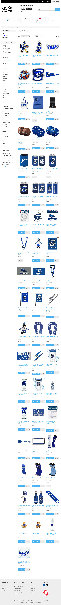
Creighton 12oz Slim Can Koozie (37, 197)
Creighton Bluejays (7, 60)
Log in (43, 1)
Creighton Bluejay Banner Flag (52, 253)
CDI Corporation (7, 46)
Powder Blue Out (6, 72)
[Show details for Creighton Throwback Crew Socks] (24, 469)
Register (39, 1)
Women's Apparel (6, 93)
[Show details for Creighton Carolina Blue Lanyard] (52, 271)
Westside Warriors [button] (20, 22)
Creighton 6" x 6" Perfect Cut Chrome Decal (23, 225)
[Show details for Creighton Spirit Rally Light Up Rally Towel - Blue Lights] (24, 552)
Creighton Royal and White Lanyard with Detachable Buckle (38, 365)
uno (13, 162)
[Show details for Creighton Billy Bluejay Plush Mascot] (38, 243)
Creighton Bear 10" (22, 533)
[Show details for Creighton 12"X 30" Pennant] (52, 74)
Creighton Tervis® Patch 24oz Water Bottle (51, 534)
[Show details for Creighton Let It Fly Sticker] (52, 47)
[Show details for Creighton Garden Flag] (38, 299)
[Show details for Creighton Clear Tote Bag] (24, 102)
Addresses (33, 588)
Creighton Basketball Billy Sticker (23, 56)
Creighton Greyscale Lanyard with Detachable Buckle (51, 309)
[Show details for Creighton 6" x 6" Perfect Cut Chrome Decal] (24, 216)
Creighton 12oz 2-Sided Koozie (37, 169)
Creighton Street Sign (22, 450)
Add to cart (22, 63)
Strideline (6, 49)
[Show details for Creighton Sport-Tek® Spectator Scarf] (52, 102)
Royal (7, 35)
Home (3, 27)
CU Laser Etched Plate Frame (37, 451)
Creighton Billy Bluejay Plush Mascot (37, 253)
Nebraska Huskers (6, 113)
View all (4, 146)
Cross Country (6, 106)
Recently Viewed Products (19, 586)
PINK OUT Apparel (6, 95)
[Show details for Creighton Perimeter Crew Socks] (52, 441)
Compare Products (17, 588)
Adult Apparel (5, 67)
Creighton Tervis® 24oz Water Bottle (51, 394)
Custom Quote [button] (41, 22)
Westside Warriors (6, 122)
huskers (3, 157)
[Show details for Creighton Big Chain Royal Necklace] (24, 243)
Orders (32, 586)
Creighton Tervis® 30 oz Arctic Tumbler (23, 422)
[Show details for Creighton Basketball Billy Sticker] (24, 47)
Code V (4, 143)
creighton (5, 155)
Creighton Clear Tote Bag (23, 111)
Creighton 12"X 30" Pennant (52, 83)
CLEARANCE (6, 124)
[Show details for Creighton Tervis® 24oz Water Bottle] (52, 385)
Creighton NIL (6, 74)
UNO (3, 164)
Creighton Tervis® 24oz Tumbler (37, 394)
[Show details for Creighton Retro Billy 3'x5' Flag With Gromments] (24, 356)
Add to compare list (26, 64)
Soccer (4, 82)
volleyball (7, 164)
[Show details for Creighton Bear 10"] (24, 525)
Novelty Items (6, 104)
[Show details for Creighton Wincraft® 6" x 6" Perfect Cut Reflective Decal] (52, 412)
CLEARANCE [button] (31, 22)
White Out (5, 65)
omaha (3, 162)
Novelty (5, 38)
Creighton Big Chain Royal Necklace (24, 253)
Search (57, 9)
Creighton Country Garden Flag (24, 308)
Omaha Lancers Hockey (8, 117)
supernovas (8, 162)
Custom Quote (6, 126)
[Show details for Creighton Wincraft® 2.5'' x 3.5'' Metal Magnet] (38, 412)
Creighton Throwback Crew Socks (24, 478)
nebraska (4, 158)
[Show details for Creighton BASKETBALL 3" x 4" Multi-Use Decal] (52, 216)
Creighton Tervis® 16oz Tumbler (51, 365)
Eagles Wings (5, 140)
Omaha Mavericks (6, 111)
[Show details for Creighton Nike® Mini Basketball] (52, 131)
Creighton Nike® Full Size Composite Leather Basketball (23, 141)
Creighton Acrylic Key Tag (38, 224)
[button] (23, 137)
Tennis (4, 89)
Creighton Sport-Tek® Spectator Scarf (51, 111)
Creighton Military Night (7, 70)
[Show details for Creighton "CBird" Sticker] (38, 74)
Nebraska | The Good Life (8, 120)
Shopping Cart (33, 590)
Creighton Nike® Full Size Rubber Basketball (38, 140)
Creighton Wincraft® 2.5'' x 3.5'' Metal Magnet (38, 422)
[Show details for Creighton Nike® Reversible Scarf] (38, 328)
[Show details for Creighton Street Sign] (24, 441)
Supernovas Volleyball (7, 115)
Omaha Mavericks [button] (31, 18)
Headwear (5, 97)
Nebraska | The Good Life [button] (48, 20)
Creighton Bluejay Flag (23, 280)
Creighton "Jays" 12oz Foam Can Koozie (23, 169)
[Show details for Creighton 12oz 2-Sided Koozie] (38, 160)
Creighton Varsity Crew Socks (37, 478)
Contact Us (4, 586)
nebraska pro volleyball (6, 160)
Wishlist (32, 592)
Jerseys (4, 99)
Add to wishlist (29, 64)
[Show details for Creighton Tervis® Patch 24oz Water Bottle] (52, 525)
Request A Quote (5, 588)
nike (13, 160)
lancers (7, 157)
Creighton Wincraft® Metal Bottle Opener (52, 506)
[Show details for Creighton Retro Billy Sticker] (38, 47)
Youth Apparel (6, 101)
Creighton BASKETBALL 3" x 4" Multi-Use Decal (52, 225)
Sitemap (3, 590)
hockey (11, 155)
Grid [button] (56, 36)
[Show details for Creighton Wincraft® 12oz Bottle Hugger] (38, 497)
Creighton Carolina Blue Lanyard (51, 280)
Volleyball (5, 91)
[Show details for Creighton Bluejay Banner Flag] (52, 243)
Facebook (44, 585)
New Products (17, 590)
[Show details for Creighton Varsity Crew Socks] (38, 469)
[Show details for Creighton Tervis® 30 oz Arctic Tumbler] (24, 412)
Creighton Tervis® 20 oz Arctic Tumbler (23, 394)
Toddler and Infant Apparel (8, 108)
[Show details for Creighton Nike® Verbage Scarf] (52, 328)
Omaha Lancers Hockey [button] (32, 20)
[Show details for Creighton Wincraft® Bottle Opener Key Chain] (24, 497)
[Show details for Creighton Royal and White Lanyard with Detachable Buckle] (38, 356)
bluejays (9, 153)
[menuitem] (16, 18)
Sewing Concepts (7, 52)
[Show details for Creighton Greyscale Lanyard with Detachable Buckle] (52, 299)
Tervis (5, 51)
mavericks (12, 157)
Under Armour (5, 136)
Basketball (5, 76)
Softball (4, 80)
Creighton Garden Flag (37, 307)
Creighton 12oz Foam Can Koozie (52, 169)
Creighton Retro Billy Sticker (36, 56)
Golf (4, 84)
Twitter (47, 585)
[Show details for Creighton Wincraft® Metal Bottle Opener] (52, 497)
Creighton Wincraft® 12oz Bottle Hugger (38, 506)
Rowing (4, 87)
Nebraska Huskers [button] (45, 18)
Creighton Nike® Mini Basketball (51, 140)
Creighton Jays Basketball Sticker (24, 84)
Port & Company (7, 48)
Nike (5, 45)
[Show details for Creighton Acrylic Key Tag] (38, 216)
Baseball (5, 78)
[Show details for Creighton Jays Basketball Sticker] (24, 74)
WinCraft (5, 54)
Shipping (16, 593)
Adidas (4, 138)
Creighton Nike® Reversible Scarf (38, 337)
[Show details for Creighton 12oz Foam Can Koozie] (52, 160)
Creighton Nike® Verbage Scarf (52, 337)
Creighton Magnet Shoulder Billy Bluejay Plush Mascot (24, 337)
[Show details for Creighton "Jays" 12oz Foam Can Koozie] (24, 160)
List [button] (58, 36)
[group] (24, 131)
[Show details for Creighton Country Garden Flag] (24, 299)
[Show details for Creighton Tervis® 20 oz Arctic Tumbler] (24, 385)
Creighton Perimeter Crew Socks (52, 451)
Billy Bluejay (5, 63)
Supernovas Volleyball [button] (15, 20)
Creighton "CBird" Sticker (37, 83)
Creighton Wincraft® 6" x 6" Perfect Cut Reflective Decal (52, 422)
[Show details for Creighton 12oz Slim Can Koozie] (38, 188)
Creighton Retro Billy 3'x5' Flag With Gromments (23, 365)
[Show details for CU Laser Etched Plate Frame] (38, 441)
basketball (4, 153)
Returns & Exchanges (18, 592)
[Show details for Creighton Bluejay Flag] (24, 271)
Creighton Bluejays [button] (17, 18)
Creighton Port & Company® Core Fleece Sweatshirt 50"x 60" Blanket (38, 112)
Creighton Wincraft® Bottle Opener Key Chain (24, 506)
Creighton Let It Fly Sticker (52, 55)
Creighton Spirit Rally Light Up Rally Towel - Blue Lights (24, 562)
